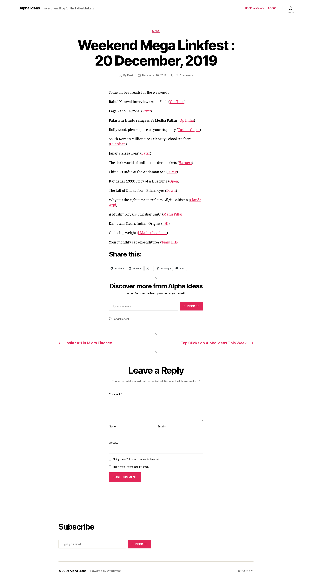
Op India (187, 120)
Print (146, 111)
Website (113, 442)
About (272, 8)
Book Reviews (254, 8)
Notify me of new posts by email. (131, 466)
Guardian (118, 144)
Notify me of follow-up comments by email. (136, 459)
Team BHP (169, 242)
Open (173, 181)
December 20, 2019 (154, 75)
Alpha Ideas (30, 8)
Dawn (171, 191)
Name (113, 426)
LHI (165, 224)
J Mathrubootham (152, 233)
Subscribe (191, 306)
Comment (115, 394)
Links (156, 30)
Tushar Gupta (189, 130)
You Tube (176, 102)
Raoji (130, 75)
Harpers (185, 163)
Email (162, 426)
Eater (145, 153)
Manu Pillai (172, 214)
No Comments (184, 75)
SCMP (172, 172)
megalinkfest (121, 319)
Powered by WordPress (105, 571)
